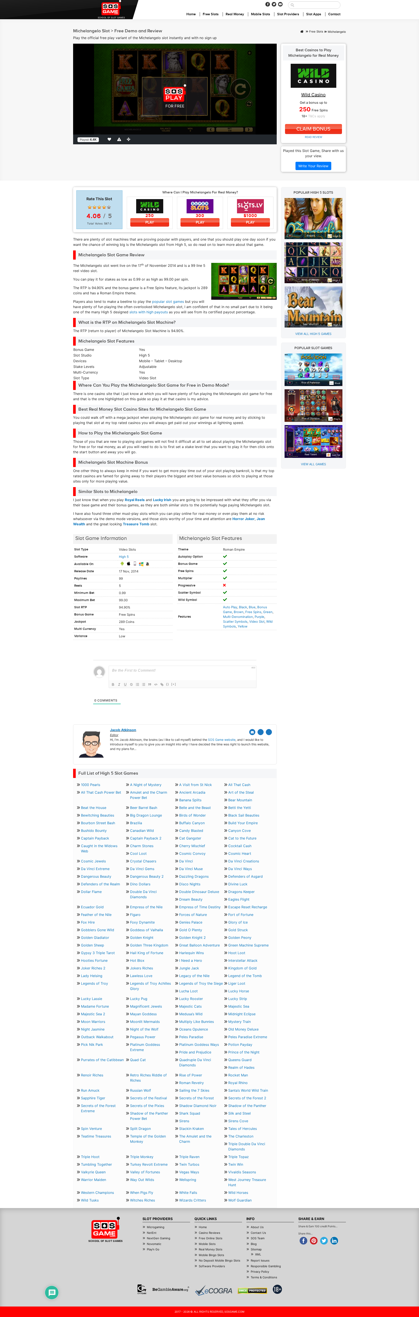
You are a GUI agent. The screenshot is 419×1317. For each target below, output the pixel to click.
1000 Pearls (90, 785)
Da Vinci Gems (142, 869)
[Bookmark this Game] (110, 139)
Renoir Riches (92, 1075)
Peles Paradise (191, 1037)
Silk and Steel (239, 1113)
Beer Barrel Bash (143, 807)
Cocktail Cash (239, 846)
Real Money (235, 14)
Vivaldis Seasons (242, 1172)
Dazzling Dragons (194, 876)
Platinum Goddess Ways (199, 1044)
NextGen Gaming (158, 1238)
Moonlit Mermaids (145, 1021)
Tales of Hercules (242, 1128)
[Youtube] (280, 4)
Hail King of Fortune (146, 953)
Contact (334, 14)
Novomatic (154, 1244)
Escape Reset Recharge (247, 907)
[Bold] (113, 684)
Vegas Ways (189, 1172)
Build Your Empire (243, 823)
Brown (239, 612)
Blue (252, 607)
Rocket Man (238, 1075)
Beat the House (93, 807)
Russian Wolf (140, 1090)
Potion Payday (240, 1044)
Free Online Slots (210, 1238)
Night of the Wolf (144, 1029)
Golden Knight (141, 937)
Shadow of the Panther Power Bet (149, 1116)
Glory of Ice (238, 922)
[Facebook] (267, 4)
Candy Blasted (191, 830)
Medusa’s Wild (191, 1014)
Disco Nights (189, 884)
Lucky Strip (237, 998)
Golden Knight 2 (192, 937)
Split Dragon (140, 1128)
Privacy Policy (260, 1271)
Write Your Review (313, 166)
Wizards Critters (192, 1200)
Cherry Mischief (192, 846)
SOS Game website (221, 739)
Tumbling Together (96, 1164)
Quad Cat (138, 1060)
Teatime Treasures (96, 1136)
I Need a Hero (190, 960)
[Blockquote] (150, 684)
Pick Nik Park (92, 1044)
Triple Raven (189, 1157)
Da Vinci (186, 861)
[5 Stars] (109, 207)
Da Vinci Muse (191, 869)
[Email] (252, 732)
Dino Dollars (140, 884)
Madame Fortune (95, 1006)
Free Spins (253, 612)
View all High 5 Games (313, 334)
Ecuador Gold (92, 907)
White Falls (188, 1192)
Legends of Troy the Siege (201, 983)
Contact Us (258, 1232)
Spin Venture (91, 1128)
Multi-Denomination (238, 617)
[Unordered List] (144, 684)
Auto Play (230, 607)
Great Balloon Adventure (199, 945)
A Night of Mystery (145, 785)
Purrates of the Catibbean (102, 1060)
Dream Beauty (191, 899)
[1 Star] (90, 207)
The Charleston (240, 1136)
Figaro (135, 914)
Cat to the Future (242, 838)
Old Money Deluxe (243, 1029)
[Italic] (119, 684)
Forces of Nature (193, 914)
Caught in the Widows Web (99, 848)
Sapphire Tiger (93, 1098)
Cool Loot (138, 853)
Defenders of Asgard (245, 876)
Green (268, 612)
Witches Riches (142, 1200)
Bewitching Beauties (97, 815)
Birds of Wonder (192, 815)
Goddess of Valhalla (146, 930)
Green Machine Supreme (248, 945)
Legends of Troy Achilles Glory (150, 986)
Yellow (242, 626)
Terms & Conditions (264, 1277)
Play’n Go (153, 1249)
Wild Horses (238, 1192)
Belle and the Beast (195, 807)
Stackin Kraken (191, 1128)
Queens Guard (240, 1060)
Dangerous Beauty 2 (147, 876)
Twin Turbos (189, 1164)
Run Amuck (90, 1090)
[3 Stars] (99, 207)
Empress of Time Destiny (200, 907)
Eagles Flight (238, 899)
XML (258, 1254)
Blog (254, 1244)
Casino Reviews (209, 1232)
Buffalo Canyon (192, 823)
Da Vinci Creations (243, 861)
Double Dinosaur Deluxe (199, 891)
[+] (173, 684)
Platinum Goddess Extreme (145, 1047)
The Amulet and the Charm (195, 1139)
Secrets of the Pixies (147, 1105)
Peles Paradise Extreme (247, 1037)
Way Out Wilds (142, 1179)
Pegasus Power (142, 1037)
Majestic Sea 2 (93, 1014)
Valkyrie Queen (93, 1172)
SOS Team (257, 1238)
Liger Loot (236, 983)
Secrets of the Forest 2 (247, 1098)
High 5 (124, 557)
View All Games (313, 464)
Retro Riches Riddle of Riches (148, 1078)
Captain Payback (95, 838)
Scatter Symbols (235, 622)
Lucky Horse (238, 991)
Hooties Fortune (94, 960)
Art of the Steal (241, 792)
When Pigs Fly (141, 1192)
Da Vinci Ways (240, 869)
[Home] (302, 32)
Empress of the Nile (146, 907)
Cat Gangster (190, 838)
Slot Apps (313, 14)
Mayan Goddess (143, 1014)
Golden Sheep (92, 945)
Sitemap (256, 1249)
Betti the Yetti (239, 807)
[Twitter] (274, 4)
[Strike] (131, 684)
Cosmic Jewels (93, 861)
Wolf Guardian (240, 1200)
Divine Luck (237, 884)
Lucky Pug (138, 998)
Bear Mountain (240, 800)
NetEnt (151, 1232)
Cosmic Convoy (192, 853)
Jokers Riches (141, 968)
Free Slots (211, 14)
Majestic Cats (190, 1006)
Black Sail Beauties (243, 815)
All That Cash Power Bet (101, 792)
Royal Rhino (238, 1083)
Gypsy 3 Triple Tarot (98, 953)
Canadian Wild (142, 830)
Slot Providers (288, 14)
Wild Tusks (90, 1200)
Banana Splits (190, 800)
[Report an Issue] (119, 139)
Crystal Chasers (143, 861)
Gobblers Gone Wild (97, 930)
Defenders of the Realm (100, 884)
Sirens (184, 1121)
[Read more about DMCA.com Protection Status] (252, 1291)
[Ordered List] (137, 684)
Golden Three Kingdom (149, 945)
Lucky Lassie (91, 998)
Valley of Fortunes (145, 1172)
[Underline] (125, 684)
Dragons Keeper (241, 891)
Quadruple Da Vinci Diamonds (195, 1062)
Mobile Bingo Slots (211, 1255)
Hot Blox (137, 960)
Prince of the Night (243, 1052)
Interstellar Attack (243, 960)
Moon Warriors (93, 1021)
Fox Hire (88, 922)
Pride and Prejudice (195, 1052)
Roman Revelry (191, 1083)
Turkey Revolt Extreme (149, 1164)
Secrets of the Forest (196, 1098)
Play (149, 222)
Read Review (313, 137)
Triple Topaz (238, 1157)
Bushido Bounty (94, 830)
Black (243, 607)
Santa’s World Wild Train (248, 1090)
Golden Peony (239, 937)
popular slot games (168, 301)
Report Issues (260, 1260)
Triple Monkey (141, 1157)
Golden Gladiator (95, 937)
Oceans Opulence (193, 1029)
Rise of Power (190, 1075)
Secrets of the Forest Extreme (98, 1108)
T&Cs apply (316, 116)
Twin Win (235, 1164)
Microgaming (155, 1227)
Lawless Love (141, 976)
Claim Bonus (313, 129)
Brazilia (136, 823)
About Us (257, 1227)
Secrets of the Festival (148, 1098)
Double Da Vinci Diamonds (143, 894)
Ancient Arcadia (192, 792)
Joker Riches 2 (93, 968)
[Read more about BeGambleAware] (170, 1289)
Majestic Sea (238, 1006)
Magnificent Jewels (146, 1006)
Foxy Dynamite (142, 922)
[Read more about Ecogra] (213, 1290)
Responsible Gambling (266, 1266)
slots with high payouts (148, 312)
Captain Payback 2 (145, 838)
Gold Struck (238, 930)
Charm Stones (141, 846)
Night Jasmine (93, 1029)
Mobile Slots (260, 14)
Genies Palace (190, 922)
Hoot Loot (236, 953)
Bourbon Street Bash (98, 823)
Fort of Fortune (240, 914)
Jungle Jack (189, 968)
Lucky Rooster (191, 998)
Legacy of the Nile (194, 976)
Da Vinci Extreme (95, 869)
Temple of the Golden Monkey (148, 1139)
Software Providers (212, 1266)
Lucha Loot (188, 991)
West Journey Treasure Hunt (247, 1182)
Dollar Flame (91, 891)
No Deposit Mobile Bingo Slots (219, 1260)
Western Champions (97, 1192)
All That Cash (239, 785)
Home (191, 14)
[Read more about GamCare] (142, 1289)
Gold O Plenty (190, 930)
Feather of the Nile (96, 914)
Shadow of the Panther (247, 1105)
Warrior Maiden (93, 1179)
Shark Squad (189, 1113)
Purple (259, 617)
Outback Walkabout (97, 1037)
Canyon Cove (239, 830)
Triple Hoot (90, 1157)
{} (167, 684)
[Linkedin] (269, 732)
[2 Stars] (94, 207)
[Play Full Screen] (129, 139)
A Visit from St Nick (195, 785)
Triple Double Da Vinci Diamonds (246, 1146)
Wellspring (187, 1179)
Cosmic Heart (239, 853)
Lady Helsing (91, 976)
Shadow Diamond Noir (197, 1105)
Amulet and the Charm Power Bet (148, 795)
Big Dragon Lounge (146, 815)
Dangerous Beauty (96, 876)
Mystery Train (239, 1021)
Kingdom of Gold (242, 968)
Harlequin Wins (191, 953)
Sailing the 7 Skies (194, 1090)
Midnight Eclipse (242, 1014)
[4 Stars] (104, 207)
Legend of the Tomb (245, 976)
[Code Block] (156, 684)
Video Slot (256, 622)
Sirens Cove (238, 1121)
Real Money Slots (210, 1249)
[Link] (162, 684)
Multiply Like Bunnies (196, 1021)
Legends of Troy (94, 983)
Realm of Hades (241, 1067)
